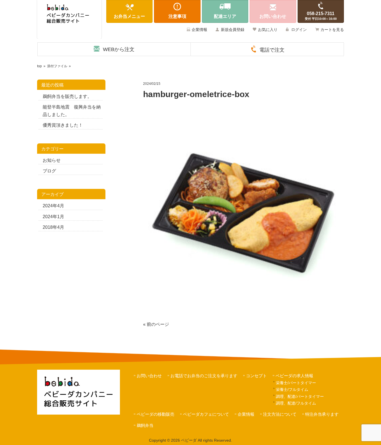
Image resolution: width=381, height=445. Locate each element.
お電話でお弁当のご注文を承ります (203, 375)
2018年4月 (53, 227)
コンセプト (256, 375)
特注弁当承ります (322, 414)
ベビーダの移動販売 (155, 414)
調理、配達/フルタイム (296, 403)
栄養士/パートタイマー (296, 383)
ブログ (49, 171)
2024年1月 (53, 216)
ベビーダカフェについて (206, 414)
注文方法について (279, 414)
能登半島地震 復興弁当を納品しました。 (72, 111)
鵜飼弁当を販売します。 (67, 96)
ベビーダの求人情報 (294, 375)
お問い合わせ (149, 375)
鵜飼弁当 (145, 425)
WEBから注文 (118, 49)
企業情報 (199, 29)
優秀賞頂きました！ (63, 125)
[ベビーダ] (69, 19)
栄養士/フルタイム (292, 389)
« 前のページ (156, 324)
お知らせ (52, 160)
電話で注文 (271, 50)
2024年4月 (53, 205)
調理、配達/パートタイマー (300, 396)
